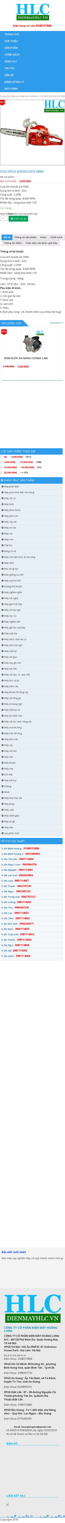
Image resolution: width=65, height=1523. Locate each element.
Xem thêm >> (57, 322)
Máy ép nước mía (13, 715)
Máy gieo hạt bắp (13, 604)
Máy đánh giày (11, 815)
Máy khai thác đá (13, 797)
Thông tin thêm (13, 242)
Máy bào (8, 827)
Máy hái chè (10, 668)
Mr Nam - (17, 929)
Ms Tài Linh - (18, 859)
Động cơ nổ (10, 551)
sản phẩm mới (11, 833)
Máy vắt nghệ (11, 598)
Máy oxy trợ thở (12, 580)
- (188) (22, 462)
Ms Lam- (16, 880)
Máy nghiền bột (12, 621)
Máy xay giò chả (12, 662)
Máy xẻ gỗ (9, 821)
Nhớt (6, 792)
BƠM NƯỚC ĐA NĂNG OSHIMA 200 (25, 358)
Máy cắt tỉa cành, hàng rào (18, 721)
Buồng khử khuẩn (13, 586)
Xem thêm (34, 330)
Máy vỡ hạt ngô (12, 609)
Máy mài (8, 768)
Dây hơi (8, 545)
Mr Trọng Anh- (19, 896)
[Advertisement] (32, 415)
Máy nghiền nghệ (13, 592)
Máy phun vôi (11, 515)
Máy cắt (8, 533)
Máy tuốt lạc (10, 651)
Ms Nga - (16, 945)
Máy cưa (15, 96)
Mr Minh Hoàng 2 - (22, 854)
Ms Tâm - (17, 918)
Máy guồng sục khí (13, 574)
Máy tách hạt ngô (13, 645)
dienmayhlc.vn (32, 11)
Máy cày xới (10, 521)
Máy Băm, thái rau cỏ (15, 639)
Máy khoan (10, 762)
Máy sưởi (9, 809)
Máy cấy (8, 745)
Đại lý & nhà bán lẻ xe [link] (15, 1355)
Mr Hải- (15, 950)
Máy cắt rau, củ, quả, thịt (17, 674)
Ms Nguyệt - (18, 870)
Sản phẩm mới (11, 323)
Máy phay (9, 803)
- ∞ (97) (16, 472)
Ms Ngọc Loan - (20, 864)
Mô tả (7, 237)
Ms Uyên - (17, 956)
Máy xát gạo (10, 656)
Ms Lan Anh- (18, 875)
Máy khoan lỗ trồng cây (16, 692)
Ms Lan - (16, 913)
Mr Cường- (17, 902)
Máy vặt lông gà (12, 698)
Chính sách (56, 237)
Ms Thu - (16, 907)
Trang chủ (4, 96)
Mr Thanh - (17, 886)
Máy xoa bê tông (13, 727)
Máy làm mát (11, 739)
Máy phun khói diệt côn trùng (19, 492)
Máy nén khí (10, 750)
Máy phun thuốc (12, 509)
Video (43, 237)
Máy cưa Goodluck (29, 96)
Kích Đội (8, 774)
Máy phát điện (11, 486)
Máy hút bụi (10, 780)
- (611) (17, 456)
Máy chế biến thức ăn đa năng (19, 556)
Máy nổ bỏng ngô (13, 703)
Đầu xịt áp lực (11, 568)
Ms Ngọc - (17, 891)
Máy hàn (8, 756)
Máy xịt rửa (10, 527)
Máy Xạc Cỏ (10, 615)
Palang (7, 786)
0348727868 (43, 25)
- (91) (22, 467)
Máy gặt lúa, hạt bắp (14, 627)
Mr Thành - (17, 939)
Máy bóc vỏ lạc (12, 680)
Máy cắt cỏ (9, 498)
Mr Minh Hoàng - (21, 848)
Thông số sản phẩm (25, 237)
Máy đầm (9, 562)
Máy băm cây (11, 686)
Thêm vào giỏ (20, 218)
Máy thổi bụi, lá (12, 709)
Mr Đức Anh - (19, 923)
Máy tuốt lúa (10, 633)
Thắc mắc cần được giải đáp (41, 242)
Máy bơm (9, 504)
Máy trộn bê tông (13, 733)
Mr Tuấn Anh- (19, 934)
